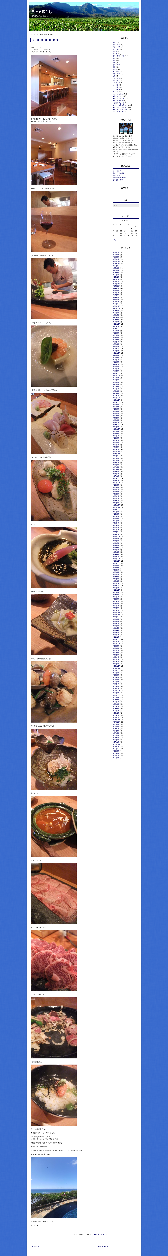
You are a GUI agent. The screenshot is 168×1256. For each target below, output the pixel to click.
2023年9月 (116, 311)
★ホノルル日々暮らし (120, 105)
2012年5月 (116, 601)
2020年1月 (116, 395)
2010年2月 (116, 661)
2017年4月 (116, 469)
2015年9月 (116, 512)
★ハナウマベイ (118, 112)
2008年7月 (116, 702)
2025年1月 (116, 279)
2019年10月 (116, 402)
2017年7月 (116, 463)
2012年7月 (116, 597)
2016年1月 (116, 503)
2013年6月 (116, 572)
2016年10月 (116, 483)
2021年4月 (116, 366)
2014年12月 (116, 532)
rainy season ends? (119, 178)
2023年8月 (116, 313)
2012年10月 (116, 590)
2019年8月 (116, 407)
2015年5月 (116, 521)
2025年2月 (116, 277)
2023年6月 (116, 317)
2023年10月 (116, 308)
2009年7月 (116, 677)
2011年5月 (116, 628)
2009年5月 (116, 682)
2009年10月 (116, 670)
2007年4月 (116, 735)
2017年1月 (116, 476)
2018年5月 (116, 440)
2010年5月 (116, 655)
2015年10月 (116, 509)
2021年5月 (116, 364)
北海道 (115, 69)
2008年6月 (116, 704)
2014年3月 (116, 552)
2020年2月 (116, 393)
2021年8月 (116, 357)
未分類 (115, 51)
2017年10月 (116, 456)
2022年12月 (116, 324)
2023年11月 (116, 306)
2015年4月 (116, 523)
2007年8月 (116, 726)
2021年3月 (116, 369)
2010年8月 (116, 648)
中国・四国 (116, 78)
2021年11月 (116, 351)
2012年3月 (116, 606)
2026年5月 (116, 257)
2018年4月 (116, 442)
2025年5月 (116, 272)
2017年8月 (116, 460)
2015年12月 (116, 505)
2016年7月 (116, 489)
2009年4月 (116, 684)
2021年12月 (116, 348)
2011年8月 (116, 621)
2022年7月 (116, 335)
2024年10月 (116, 286)
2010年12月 (116, 639)
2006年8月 (116, 753)
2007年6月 (116, 731)
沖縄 (114, 42)
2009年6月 (116, 679)
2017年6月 (116, 465)
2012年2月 (116, 608)
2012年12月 (116, 585)
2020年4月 (116, 389)
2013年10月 (116, 563)
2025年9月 (116, 268)
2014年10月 (116, 536)
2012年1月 (116, 610)
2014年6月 (116, 545)
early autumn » (103, 1246)
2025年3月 (116, 275)
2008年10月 (116, 695)
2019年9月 (116, 404)
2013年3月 (116, 579)
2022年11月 (116, 326)
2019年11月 (116, 400)
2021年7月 (116, 360)
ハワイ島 (116, 87)
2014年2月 (116, 554)
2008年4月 (116, 708)
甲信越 (115, 54)
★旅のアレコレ (118, 96)
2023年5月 (116, 319)
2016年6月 (116, 492)
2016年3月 (116, 498)
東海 (114, 58)
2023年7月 (116, 315)
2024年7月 (116, 293)
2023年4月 (116, 322)
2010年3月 (116, 659)
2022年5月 (116, 340)
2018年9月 (116, 431)
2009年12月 (116, 666)
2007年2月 (116, 740)
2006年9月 (116, 751)
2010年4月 (116, 657)
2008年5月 (116, 706)
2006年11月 (116, 746)
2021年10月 (116, 353)
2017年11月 (116, 454)
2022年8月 (116, 333)
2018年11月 (116, 427)
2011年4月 (116, 630)
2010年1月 (116, 664)
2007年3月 (116, 737)
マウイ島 (116, 85)
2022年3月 (116, 344)
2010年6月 (116, 653)
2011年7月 (116, 624)
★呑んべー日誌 (118, 100)
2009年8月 (116, 675)
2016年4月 (116, 496)
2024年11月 (116, 284)
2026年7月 (116, 252)
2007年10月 (116, 722)
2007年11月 (116, 720)
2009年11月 (116, 668)
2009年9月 (116, 673)
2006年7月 (116, 755)
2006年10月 (116, 749)
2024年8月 (116, 290)
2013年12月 (116, 559)
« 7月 (114, 240)
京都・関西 (116, 74)
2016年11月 (116, 480)
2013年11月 (116, 561)
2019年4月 (116, 416)
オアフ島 (116, 92)
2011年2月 (116, 635)
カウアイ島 (116, 89)
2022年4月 (116, 342)
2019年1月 (116, 422)
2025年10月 (116, 266)
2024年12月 (116, 281)
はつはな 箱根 (118, 180)
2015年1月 (116, 530)
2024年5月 (116, 297)
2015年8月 (116, 514)
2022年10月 (116, 328)
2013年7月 (116, 570)
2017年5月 (116, 467)
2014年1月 (116, 556)
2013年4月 (116, 576)
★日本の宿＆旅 (118, 94)
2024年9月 (116, 288)
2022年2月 (116, 346)
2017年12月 (116, 451)
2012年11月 (116, 588)
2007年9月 (116, 724)
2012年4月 (116, 603)
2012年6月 (116, 599)
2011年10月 (116, 617)
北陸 (114, 67)
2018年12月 (116, 424)
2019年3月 (116, 418)
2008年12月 (116, 691)
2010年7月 (116, 650)
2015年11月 (116, 507)
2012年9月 (116, 592)
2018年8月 (116, 433)
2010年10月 (116, 644)
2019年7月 (116, 409)
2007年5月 (116, 733)
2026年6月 (116, 255)
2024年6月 (116, 295)
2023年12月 (116, 304)
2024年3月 (116, 302)
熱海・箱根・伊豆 (118, 56)
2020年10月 (116, 375)
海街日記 (116, 49)
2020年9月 (116, 378)
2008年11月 (116, 693)
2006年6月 (116, 758)
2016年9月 (116, 485)
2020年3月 (116, 391)
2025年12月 (116, 261)
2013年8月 (116, 568)
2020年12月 (116, 373)
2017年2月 (116, 474)
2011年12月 (116, 612)
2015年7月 (116, 516)
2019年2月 (116, 420)
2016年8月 (116, 487)
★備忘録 (116, 71)
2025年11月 (116, 263)
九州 (114, 76)
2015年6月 (116, 518)
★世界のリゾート (118, 103)
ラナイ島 (116, 80)
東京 (114, 63)
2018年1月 (116, 449)
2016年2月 (116, 500)
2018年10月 (116, 429)
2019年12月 (116, 398)
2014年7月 (116, 543)
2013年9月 (116, 565)
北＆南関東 (116, 65)
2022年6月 (116, 337)
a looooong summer (45, 39)
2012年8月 (116, 594)
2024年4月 (116, 299)
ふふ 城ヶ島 (117, 171)
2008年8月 (116, 700)
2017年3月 (116, 471)
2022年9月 (116, 331)
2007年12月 (116, 717)
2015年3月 (116, 525)
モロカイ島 (116, 83)
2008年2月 (116, 713)
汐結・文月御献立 (118, 173)
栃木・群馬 (116, 45)
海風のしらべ (117, 175)
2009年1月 (116, 688)
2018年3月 (116, 445)
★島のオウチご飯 (118, 98)
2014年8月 (116, 541)
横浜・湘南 (116, 47)
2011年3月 (116, 632)
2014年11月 (116, 534)
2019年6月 (116, 411)
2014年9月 (116, 539)
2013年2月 (116, 581)
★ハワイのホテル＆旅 (120, 109)
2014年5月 (116, 547)
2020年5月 (116, 387)
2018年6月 (116, 438)
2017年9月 (116, 458)
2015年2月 (116, 527)
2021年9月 (116, 355)
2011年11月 (116, 615)
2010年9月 (116, 646)
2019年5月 (116, 413)
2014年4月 (116, 550)
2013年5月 (116, 574)
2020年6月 (116, 384)
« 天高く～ (36, 1246)
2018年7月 (116, 436)
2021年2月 (116, 371)
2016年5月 (116, 494)
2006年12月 (116, 744)
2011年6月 (116, 626)
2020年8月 (116, 380)
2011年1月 (116, 637)
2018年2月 (116, 447)
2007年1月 (116, 742)
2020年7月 (116, 382)
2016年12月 (116, 478)
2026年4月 (116, 259)
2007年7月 (116, 729)
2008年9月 (116, 697)
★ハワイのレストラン (101, 1234)
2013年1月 (116, 583)
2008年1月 (116, 715)
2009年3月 (116, 686)
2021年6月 (116, 362)
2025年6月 (116, 270)
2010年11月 (116, 641)
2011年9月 (116, 619)
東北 (114, 60)
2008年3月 (116, 711)
